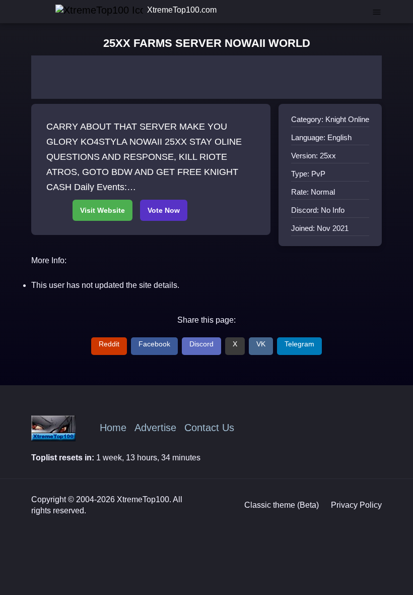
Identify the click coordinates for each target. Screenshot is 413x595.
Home (113, 427)
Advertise (155, 427)
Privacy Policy (356, 505)
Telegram (299, 344)
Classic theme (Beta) (281, 505)
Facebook (154, 344)
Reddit (109, 344)
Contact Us (209, 427)
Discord (201, 344)
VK (260, 344)
